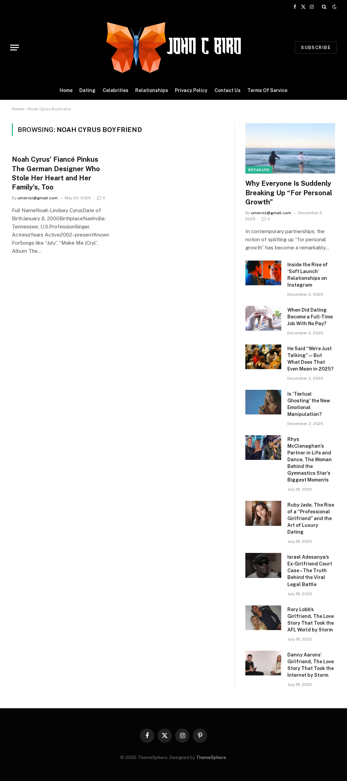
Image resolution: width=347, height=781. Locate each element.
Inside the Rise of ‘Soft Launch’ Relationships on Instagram (307, 275)
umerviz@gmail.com (38, 198)
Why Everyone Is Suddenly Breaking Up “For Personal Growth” (288, 192)
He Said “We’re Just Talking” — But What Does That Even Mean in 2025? (310, 359)
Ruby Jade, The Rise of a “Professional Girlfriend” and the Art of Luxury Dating (310, 518)
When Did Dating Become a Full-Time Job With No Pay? (310, 316)
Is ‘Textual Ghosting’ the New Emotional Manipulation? (308, 404)
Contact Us (228, 90)
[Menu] (14, 47)
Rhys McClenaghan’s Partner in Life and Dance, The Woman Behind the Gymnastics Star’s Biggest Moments (309, 460)
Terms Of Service (267, 90)
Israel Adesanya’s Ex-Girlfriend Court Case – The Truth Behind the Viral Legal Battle (309, 570)
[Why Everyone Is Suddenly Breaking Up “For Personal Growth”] (290, 148)
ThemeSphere (211, 757)
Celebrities (115, 90)
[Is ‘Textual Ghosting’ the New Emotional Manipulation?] (263, 402)
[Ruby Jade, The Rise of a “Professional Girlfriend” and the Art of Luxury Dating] (263, 513)
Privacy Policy (191, 90)
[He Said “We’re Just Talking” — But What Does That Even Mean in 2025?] (263, 356)
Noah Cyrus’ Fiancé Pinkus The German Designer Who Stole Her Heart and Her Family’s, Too (56, 173)
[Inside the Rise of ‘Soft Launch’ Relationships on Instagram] (263, 273)
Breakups (259, 170)
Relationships (151, 90)
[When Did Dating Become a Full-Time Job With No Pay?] (263, 318)
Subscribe (316, 47)
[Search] (324, 7)
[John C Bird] (173, 47)
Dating (87, 90)
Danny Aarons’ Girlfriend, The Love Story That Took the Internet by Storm (310, 665)
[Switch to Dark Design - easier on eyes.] (334, 6)
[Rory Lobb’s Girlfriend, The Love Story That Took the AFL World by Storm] (263, 617)
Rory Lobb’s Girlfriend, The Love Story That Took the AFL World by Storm (310, 619)
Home (66, 90)
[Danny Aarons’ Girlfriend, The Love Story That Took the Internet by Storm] (263, 663)
